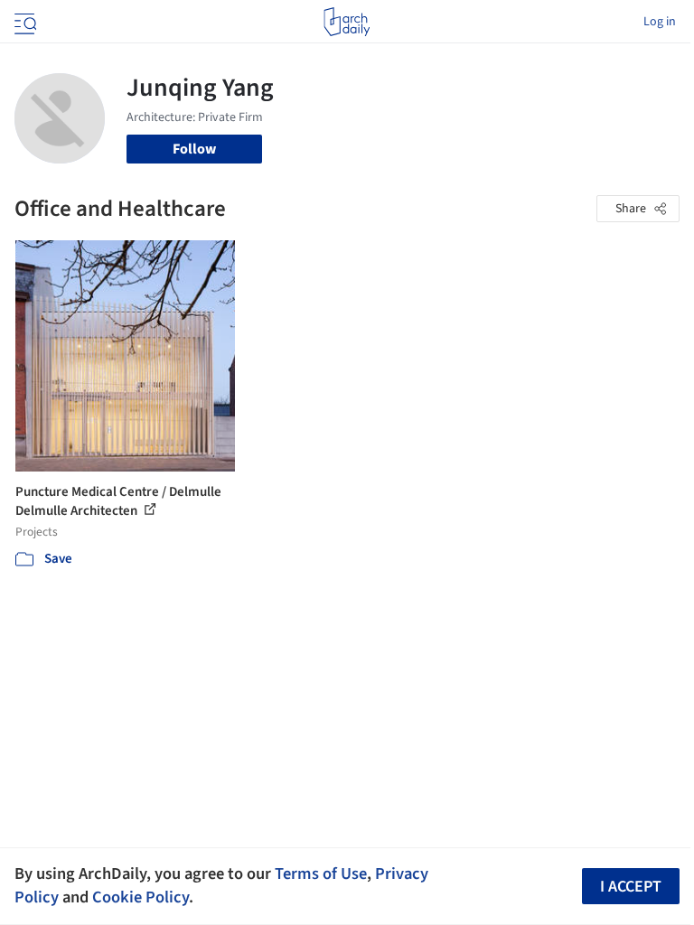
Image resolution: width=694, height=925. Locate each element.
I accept (630, 886)
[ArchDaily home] (347, 21)
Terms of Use (321, 873)
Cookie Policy (140, 897)
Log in (659, 21)
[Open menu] (23, 21)
